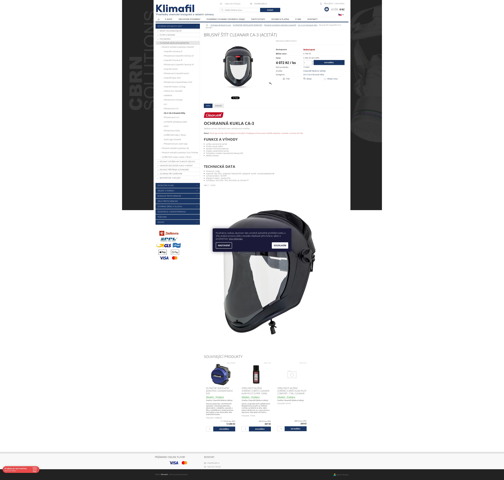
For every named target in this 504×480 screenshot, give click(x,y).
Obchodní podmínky (189, 19)
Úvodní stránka (159, 19)
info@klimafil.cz (213, 463)
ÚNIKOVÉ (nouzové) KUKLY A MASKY (176, 165)
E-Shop (168, 19)
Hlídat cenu (332, 79)
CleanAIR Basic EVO (172, 78)
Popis (208, 106)
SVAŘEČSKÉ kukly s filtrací (175, 135)
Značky (161, 222)
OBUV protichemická (168, 201)
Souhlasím (280, 245)
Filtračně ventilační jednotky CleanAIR (178, 47)
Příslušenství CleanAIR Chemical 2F (179, 56)
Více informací (236, 238)
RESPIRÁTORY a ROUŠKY (170, 178)
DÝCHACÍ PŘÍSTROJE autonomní (174, 169)
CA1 (165, 104)
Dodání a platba (280, 19)
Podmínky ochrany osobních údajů (226, 19)
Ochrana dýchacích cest (170, 26)
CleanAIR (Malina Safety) (314, 71)
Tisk (288, 79)
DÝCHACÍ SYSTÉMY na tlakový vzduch (177, 161)
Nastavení (224, 245)
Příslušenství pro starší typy (175, 143)
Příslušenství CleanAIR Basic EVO (178, 82)
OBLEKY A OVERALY (166, 190)
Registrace (340, 3)
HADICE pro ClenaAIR (173, 91)
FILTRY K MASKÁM (167, 35)
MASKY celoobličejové (171, 31)
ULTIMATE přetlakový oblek (175, 122)
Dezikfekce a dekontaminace (172, 211)
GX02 (166, 126)
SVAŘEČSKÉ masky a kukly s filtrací (176, 157)
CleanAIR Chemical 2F (173, 51)
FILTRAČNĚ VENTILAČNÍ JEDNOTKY (174, 43)
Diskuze (218, 106)
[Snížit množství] (312, 64)
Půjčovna (162, 217)
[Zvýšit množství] (312, 61)
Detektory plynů (166, 185)
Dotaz (309, 79)
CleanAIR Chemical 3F (173, 60)
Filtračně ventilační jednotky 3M (175, 148)
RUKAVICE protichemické (169, 196)
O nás (298, 19)
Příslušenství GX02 (172, 130)
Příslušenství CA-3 (171, 117)
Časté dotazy (258, 19)
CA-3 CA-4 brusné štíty (174, 113)
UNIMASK (168, 95)
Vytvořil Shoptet (342, 475)
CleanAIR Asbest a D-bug (174, 86)
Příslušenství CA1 (171, 108)
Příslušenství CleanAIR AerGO (176, 73)
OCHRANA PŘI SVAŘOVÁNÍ (171, 173)
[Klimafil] (175, 8)
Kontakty (313, 19)
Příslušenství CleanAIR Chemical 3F (179, 64)
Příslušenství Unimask (173, 99)
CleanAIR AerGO (171, 69)
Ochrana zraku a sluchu (170, 206)
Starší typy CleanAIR (172, 139)
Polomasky (165, 39)
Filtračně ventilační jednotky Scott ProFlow (180, 152)
